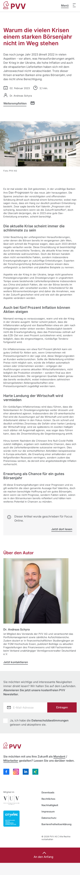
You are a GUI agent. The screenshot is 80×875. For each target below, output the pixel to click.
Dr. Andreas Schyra (16, 629)
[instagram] (16, 772)
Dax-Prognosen (19, 192)
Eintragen (62, 707)
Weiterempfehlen (15, 103)
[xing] (35, 772)
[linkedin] (26, 772)
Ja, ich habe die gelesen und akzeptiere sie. (39, 722)
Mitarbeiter (10, 760)
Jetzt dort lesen (61, 529)
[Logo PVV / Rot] (14, 3)
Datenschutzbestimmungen (49, 720)
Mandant (59, 756)
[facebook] (6, 772)
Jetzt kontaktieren (15, 662)
